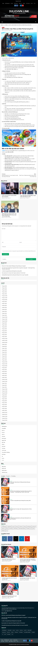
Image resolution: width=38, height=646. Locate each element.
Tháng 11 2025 (4, 297)
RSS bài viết (4, 468)
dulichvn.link (19, 11)
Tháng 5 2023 (4, 352)
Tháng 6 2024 (4, 326)
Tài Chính (3, 448)
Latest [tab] (3, 476)
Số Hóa (24, 3)
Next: (27, 175)
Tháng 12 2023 (4, 338)
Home (3, 3)
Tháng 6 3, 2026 (26, 580)
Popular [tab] (8, 476)
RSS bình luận (4, 470)
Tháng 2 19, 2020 (8, 30)
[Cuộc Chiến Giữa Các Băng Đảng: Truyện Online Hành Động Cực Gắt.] (28, 188)
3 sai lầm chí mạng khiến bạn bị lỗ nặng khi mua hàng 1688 (20, 500)
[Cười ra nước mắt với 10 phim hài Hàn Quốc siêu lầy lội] (10, 188)
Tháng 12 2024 (4, 317)
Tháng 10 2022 (4, 365)
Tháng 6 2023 (4, 350)
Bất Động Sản (7, 3)
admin (3, 30)
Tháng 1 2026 (4, 293)
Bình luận (4, 228)
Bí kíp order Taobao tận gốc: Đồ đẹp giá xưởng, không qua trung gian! (14, 265)
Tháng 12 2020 (4, 389)
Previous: (10, 175)
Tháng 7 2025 (4, 303)
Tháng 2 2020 (4, 408)
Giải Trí (3, 27)
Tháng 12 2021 (4, 379)
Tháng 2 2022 (4, 375)
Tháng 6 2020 (4, 400)
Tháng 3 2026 (4, 289)
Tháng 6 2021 (4, 385)
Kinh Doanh (16, 3)
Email (20, 242)
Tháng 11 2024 (4, 319)
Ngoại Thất (4, 440)
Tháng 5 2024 (4, 328)
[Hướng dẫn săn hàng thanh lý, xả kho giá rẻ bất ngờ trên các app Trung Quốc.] (5, 517)
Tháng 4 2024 (4, 330)
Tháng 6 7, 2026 (26, 562)
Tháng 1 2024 (4, 336)
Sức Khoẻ (3, 446)
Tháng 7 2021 (4, 383)
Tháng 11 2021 (4, 381)
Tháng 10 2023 (4, 342)
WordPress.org (4, 472)
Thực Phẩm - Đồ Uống (22, 528)
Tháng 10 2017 (4, 414)
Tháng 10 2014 (4, 420)
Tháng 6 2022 (4, 367)
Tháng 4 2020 (4, 404)
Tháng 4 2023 (4, 354)
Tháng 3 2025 (4, 311)
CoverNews (22, 644)
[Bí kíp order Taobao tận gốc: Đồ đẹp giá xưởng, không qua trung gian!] (5, 481)
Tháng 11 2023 (4, 340)
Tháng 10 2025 (4, 299)
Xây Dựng (3, 454)
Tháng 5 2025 (4, 307)
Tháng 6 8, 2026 (7, 561)
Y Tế (34, 3)
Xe (2, 456)
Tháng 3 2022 (4, 373)
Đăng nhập (4, 466)
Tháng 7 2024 (4, 324)
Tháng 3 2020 (4, 406)
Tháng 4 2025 (4, 309)
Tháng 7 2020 (4, 398)
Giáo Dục (3, 436)
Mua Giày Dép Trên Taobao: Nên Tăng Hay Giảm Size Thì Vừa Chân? (13, 272)
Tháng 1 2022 (4, 377)
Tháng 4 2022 (4, 371)
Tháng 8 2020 (4, 396)
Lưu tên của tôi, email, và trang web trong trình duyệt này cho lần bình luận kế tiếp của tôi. (19, 250)
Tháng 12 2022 (4, 361)
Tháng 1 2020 (4, 410)
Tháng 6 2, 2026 (7, 598)
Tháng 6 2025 (4, 305)
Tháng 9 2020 (4, 394)
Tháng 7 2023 (4, 348)
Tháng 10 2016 (4, 418)
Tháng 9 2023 (4, 344)
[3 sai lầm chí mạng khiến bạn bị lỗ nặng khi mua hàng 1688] (5, 499)
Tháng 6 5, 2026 (7, 580)
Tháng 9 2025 (4, 301)
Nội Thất (20, 3)
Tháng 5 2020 (4, 402)
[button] (2, 22)
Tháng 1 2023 (4, 359)
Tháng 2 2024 (4, 334)
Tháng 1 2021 (4, 387)
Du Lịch (12, 3)
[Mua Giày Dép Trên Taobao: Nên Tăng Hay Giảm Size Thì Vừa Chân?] (5, 508)
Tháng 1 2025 (4, 315)
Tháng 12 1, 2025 (7, 217)
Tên (3, 242)
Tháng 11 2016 (4, 416)
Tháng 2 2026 (4, 291)
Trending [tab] (13, 476)
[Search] (35, 22)
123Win (3, 150)
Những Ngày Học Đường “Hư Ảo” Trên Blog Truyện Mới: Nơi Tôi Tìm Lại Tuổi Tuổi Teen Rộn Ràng (9, 215)
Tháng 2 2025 (4, 313)
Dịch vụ (3, 430)
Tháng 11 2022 (4, 363)
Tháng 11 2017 (4, 412)
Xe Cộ (32, 3)
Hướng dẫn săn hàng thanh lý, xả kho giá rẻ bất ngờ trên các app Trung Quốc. (15, 274)
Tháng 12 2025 (4, 295)
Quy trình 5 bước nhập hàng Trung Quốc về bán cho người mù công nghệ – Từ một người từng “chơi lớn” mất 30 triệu (18, 268)
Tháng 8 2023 (4, 346)
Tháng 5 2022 (4, 369)
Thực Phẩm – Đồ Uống (6, 452)
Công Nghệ (4, 428)
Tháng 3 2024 (4, 332)
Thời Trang (28, 3)
